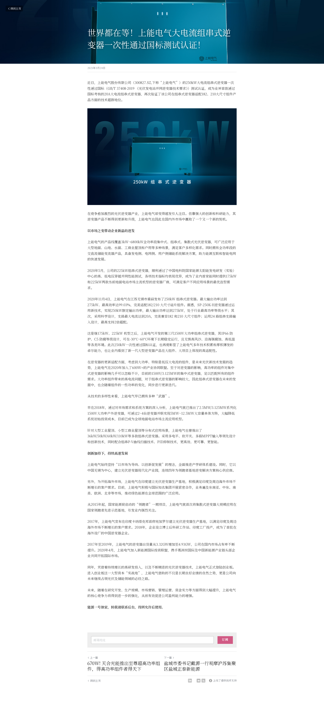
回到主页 (15, 8)
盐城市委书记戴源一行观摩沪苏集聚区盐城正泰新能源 (200, 666)
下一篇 (168, 657)
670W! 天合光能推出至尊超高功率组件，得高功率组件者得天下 (123, 666)
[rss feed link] (203, 680)
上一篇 (94, 657)
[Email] (198, 680)
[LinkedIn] (190, 680)
